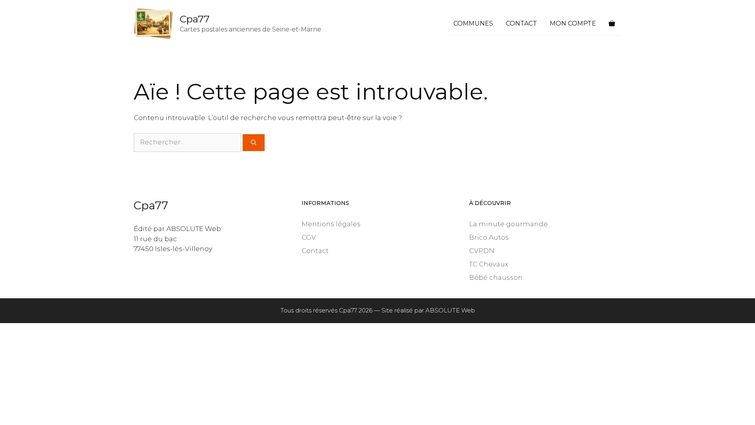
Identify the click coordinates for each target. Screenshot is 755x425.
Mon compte (573, 23)
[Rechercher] (254, 142)
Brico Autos (489, 237)
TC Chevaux (488, 264)
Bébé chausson (496, 277)
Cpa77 (195, 19)
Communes (473, 23)
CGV (309, 237)
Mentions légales (331, 224)
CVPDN (481, 251)
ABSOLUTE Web (450, 310)
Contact (521, 23)
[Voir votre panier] (611, 23)
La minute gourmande (508, 224)
